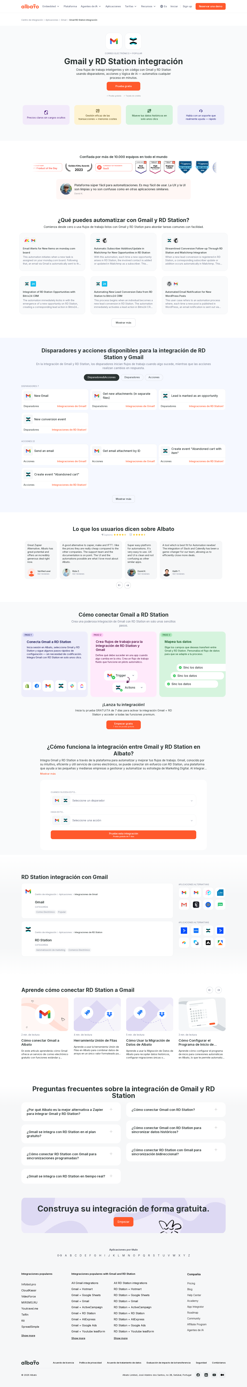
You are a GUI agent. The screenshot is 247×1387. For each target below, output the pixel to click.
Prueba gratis (123, 86)
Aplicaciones (113, 6)
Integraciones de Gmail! (71, 406)
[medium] (222, 1375)
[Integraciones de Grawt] (196, 904)
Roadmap (192, 1312)
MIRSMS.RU (29, 1302)
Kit (23, 1320)
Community (193, 1318)
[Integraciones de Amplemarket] (208, 942)
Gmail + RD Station (83, 1313)
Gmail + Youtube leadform (88, 1331)
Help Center (194, 1295)
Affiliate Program (197, 1324)
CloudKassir (28, 1290)
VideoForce (28, 1296)
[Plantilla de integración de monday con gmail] (52, 251)
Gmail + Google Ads (84, 1325)
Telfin (24, 1314)
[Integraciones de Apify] (220, 942)
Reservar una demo (210, 6)
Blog (189, 1289)
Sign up (187, 6)
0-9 (59, 1255)
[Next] (127, 585)
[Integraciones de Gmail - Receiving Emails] (196, 892)
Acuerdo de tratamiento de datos (124, 1362)
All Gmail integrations (84, 1283)
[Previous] (119, 585)
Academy (192, 1300)
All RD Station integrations (130, 1283)
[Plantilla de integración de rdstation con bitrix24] (52, 295)
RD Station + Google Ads (130, 1325)
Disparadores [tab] (132, 377)
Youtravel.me (29, 1308)
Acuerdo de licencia (63, 1362)
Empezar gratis (123, 725)
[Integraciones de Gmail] (184, 892)
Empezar (123, 1221)
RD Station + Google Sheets (132, 1295)
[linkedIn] (206, 1375)
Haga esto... (57, 812)
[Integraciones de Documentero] (220, 892)
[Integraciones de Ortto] (196, 930)
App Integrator (195, 1306)
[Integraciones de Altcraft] (196, 942)
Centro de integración (32, 20)
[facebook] (198, 1375)
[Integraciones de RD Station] (208, 930)
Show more (28, 1335)
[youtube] (214, 1375)
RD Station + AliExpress (129, 1319)
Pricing (191, 1283)
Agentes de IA (195, 1330)
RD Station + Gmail (126, 1301)
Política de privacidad (90, 1362)
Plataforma (70, 6)
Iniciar (174, 6)
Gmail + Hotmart (82, 1289)
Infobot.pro (28, 1284)
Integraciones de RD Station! (206, 406)
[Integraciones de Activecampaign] (220, 930)
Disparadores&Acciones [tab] (102, 377)
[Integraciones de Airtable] (184, 942)
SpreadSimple (30, 1326)
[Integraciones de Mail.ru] (208, 904)
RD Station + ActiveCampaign (132, 1307)
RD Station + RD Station (129, 1313)
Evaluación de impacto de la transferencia (169, 1362)
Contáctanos (219, 1362)
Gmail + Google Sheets (86, 1295)
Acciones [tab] (154, 377)
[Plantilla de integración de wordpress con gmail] (194, 295)
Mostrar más (123, 322)
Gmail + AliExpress (83, 1319)
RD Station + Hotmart (127, 1289)
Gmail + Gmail (80, 1301)
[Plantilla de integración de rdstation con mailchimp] (123, 251)
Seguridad (201, 1362)
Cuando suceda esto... (63, 792)
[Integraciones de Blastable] (208, 892)
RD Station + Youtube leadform (134, 1331)
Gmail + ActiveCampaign (86, 1307)
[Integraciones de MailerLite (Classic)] (220, 904)
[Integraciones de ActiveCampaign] (184, 930)
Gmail (64, 20)
